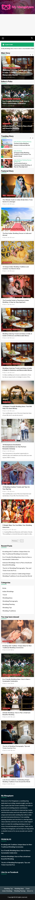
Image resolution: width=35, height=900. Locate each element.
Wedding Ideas (6, 70)
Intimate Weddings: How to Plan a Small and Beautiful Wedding (17, 564)
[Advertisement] (17, 25)
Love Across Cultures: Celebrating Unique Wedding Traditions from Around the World (17, 575)
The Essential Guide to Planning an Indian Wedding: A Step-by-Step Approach (23, 165)
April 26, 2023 (7, 130)
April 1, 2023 (7, 491)
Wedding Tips (16, 98)
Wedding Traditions (9, 611)
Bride (4, 195)
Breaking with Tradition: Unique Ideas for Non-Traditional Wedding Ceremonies (16, 553)
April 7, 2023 (7, 271)
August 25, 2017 (7, 529)
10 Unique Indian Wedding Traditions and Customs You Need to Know (22, 154)
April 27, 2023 (7, 105)
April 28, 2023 (7, 650)
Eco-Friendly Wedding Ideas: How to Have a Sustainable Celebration (17, 558)
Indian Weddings (18, 141)
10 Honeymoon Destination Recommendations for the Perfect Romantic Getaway (14, 447)
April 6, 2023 (7, 304)
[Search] (32, 38)
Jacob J (13, 77)
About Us (30, 891)
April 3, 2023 (7, 77)
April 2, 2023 (7, 451)
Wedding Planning (7, 98)
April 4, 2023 (7, 338)
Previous (14, 541)
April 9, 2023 (7, 204)
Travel (4, 440)
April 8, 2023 (7, 237)
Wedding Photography (10, 601)
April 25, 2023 (7, 750)
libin (13, 105)
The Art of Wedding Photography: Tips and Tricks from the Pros (17, 569)
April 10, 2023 (7, 784)
